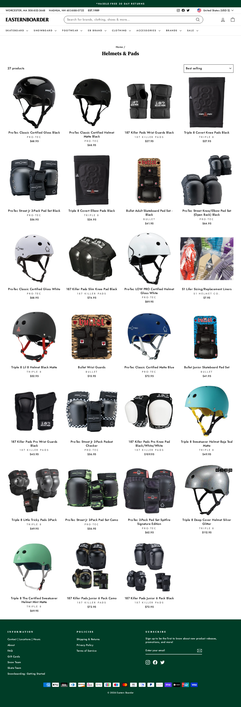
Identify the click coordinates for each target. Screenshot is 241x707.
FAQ (10, 651)
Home (119, 47)
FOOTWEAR (70, 30)
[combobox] (133, 19)
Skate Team (14, 668)
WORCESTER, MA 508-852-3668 (25, 10)
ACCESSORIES (147, 30)
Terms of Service (86, 651)
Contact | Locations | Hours (24, 639)
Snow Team (14, 662)
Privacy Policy (85, 645)
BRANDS (172, 30)
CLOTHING (120, 30)
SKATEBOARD (15, 30)
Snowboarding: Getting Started (26, 674)
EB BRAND (96, 30)
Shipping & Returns (88, 639)
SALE (191, 30)
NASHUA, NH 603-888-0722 (66, 10)
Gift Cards (14, 656)
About (11, 645)
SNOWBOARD (44, 30)
